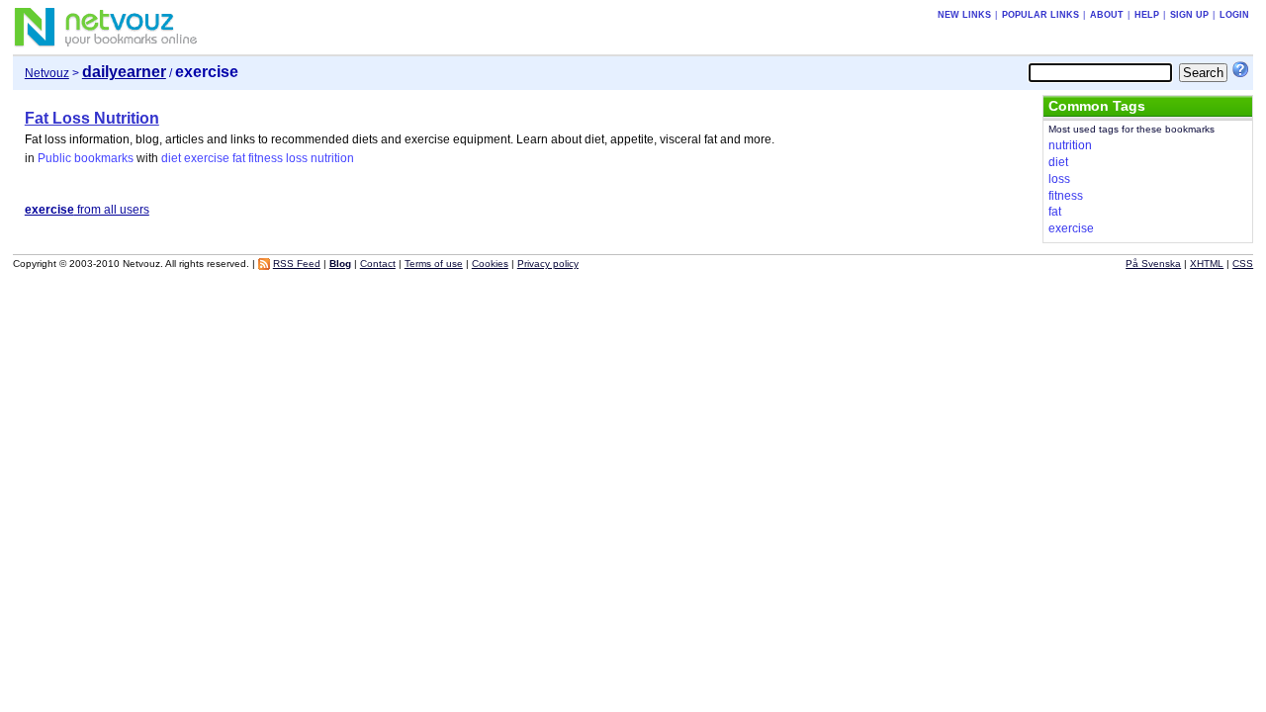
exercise (206, 158)
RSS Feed (296, 263)
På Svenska (1153, 263)
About (1107, 15)
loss (297, 158)
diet (171, 158)
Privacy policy (548, 263)
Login (1234, 15)
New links (964, 15)
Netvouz (47, 73)
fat (238, 158)
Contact (378, 263)
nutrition (332, 158)
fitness (265, 158)
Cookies (490, 263)
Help (1146, 15)
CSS (1242, 263)
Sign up (1189, 15)
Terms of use (434, 263)
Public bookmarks (86, 158)
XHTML (1206, 263)
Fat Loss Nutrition (92, 118)
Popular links (1040, 15)
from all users (87, 210)
